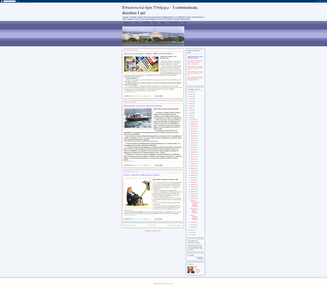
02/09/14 (193, 194)
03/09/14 (193, 184)
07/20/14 (193, 145)
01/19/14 (193, 222)
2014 (190, 117)
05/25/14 (193, 163)
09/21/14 (193, 126)
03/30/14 (193, 177)
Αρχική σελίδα (128, 22)
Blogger (171, 283)
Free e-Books (146, 22)
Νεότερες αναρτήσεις (130, 225)
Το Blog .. (137, 22)
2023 (190, 99)
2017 (190, 110)
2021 (190, 103)
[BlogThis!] (157, 96)
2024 (190, 96)
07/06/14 (193, 149)
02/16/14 (193, 191)
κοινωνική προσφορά (174, 22)
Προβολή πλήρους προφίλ (197, 271)
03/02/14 (193, 187)
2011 (190, 234)
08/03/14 (193, 140)
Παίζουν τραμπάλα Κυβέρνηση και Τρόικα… (142, 175)
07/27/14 (193, 143)
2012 (190, 232)
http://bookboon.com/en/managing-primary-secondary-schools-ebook (195, 68)
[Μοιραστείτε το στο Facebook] (160, 96)
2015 (190, 115)
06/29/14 (193, 152)
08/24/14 (193, 133)
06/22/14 (193, 154)
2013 (190, 230)
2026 (190, 92)
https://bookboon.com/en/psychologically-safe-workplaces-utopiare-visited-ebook (195, 62)
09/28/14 (193, 124)
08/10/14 (193, 138)
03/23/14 (193, 180)
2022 (190, 101)
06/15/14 (193, 156)
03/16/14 (193, 182)
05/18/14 (193, 166)
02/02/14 (193, 196)
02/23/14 (193, 189)
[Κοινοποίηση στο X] (159, 96)
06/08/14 (193, 159)
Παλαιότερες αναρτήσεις (175, 225)
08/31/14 (193, 131)
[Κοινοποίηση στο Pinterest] (162, 96)
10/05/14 (193, 122)
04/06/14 (193, 175)
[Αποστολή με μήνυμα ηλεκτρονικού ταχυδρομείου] (156, 96)
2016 (190, 113)
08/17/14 (193, 136)
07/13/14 (193, 147)
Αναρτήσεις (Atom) (156, 230)
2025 (190, 94)
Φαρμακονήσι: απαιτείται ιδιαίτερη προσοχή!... (143, 105)
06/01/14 (193, 161)
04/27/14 (193, 168)
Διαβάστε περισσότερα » (130, 92)
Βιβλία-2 (163, 22)
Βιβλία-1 (155, 22)
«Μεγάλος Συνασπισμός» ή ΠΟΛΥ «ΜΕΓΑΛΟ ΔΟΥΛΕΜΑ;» (148, 53)
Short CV (185, 22)
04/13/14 (193, 173)
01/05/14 (193, 227)
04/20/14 (193, 170)
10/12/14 (193, 119)
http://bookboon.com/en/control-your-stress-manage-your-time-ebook (195, 73)
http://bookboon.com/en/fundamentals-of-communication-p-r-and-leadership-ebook (195, 78)
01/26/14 (193, 198)
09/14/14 (193, 129)
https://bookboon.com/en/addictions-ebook (195, 57)
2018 (190, 108)
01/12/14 (193, 224)
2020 (190, 106)
